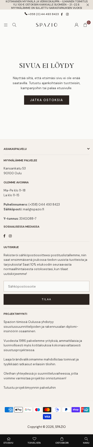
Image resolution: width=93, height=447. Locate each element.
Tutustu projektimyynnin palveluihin (30, 388)
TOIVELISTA (34, 442)
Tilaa (46, 299)
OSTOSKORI (62, 442)
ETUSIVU (8, 442)
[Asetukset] (76, 25)
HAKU (86, 442)
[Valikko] (5, 25)
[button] (85, 25)
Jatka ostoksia (46, 100)
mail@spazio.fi (33, 209)
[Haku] (14, 25)
